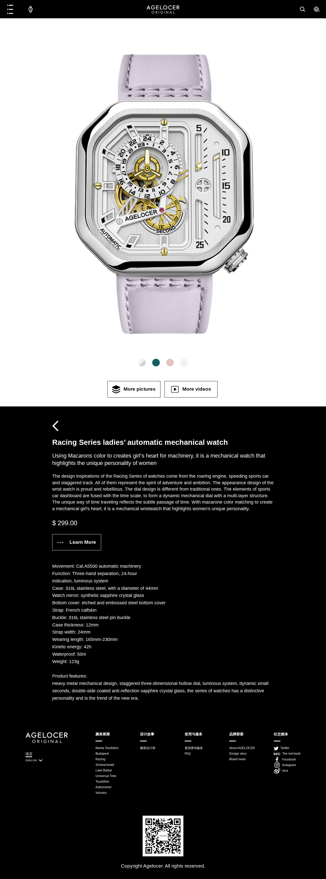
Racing (100, 759)
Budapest (102, 753)
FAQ (188, 753)
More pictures (140, 389)
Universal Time (106, 776)
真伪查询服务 (194, 748)
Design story (238, 753)
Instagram (289, 765)
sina (285, 770)
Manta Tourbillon (107, 748)
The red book (291, 753)
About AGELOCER (242, 748)
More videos (196, 389)
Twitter (284, 748)
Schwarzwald (105, 765)
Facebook (289, 759)
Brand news (237, 759)
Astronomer (104, 787)
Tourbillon (102, 781)
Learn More (83, 542)
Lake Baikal (104, 770)
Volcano (101, 793)
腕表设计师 (147, 748)
